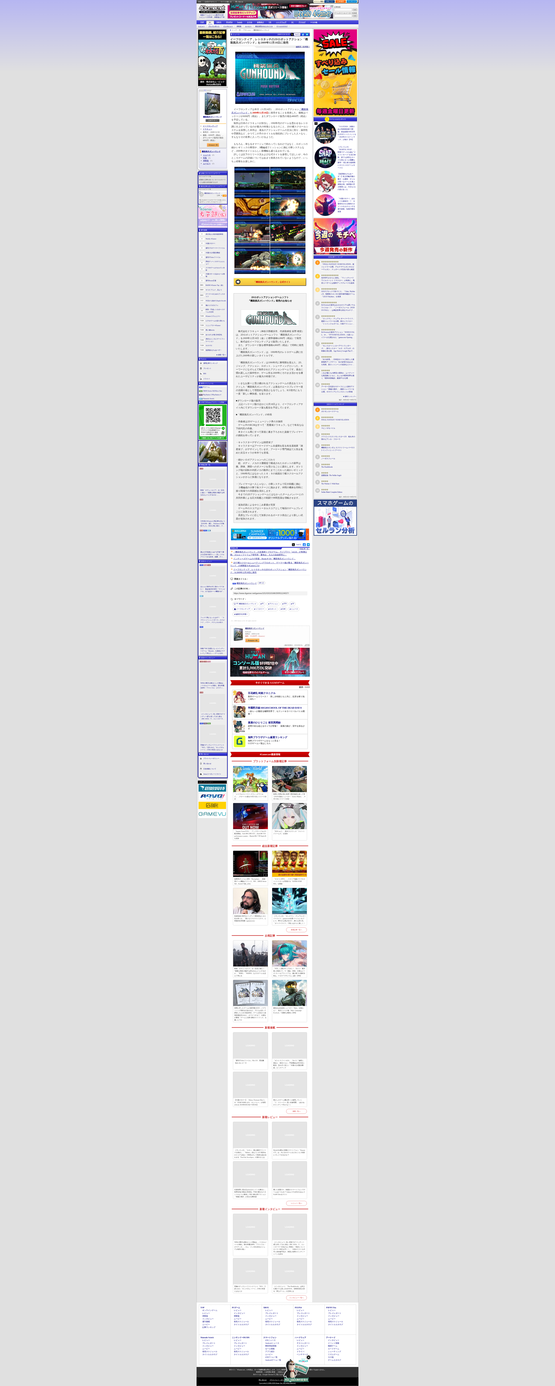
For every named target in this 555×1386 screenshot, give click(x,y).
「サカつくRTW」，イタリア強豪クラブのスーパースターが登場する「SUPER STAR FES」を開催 (289, 881)
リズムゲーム (333, 1354)
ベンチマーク (302, 1354)
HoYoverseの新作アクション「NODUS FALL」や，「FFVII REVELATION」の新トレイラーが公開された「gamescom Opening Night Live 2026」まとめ (338, 335)
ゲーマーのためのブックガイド (215, 295)
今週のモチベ (210, 243)
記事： (219, 195)
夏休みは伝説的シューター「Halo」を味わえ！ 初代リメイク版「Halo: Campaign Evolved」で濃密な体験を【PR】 (288, 1010)
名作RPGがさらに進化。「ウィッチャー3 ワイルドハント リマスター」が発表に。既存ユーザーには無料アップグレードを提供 (338, 280)
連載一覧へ (222, 355)
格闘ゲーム (332, 1346)
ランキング (352, 1)
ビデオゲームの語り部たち (215, 321)
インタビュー (228, 26)
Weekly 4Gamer (211, 239)
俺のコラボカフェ (212, 305)
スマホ (249, 22)
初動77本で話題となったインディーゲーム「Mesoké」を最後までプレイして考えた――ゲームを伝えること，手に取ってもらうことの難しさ (212, 651)
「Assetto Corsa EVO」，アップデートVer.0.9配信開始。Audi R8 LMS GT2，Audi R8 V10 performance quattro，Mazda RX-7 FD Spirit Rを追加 (250, 834)
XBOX (218, 22)
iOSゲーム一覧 (271, 1357)
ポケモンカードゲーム (330, 411)
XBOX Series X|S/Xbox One (212, 391)
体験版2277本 (219, 17)
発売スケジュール (241, 1321)
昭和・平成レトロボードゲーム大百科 (215, 311)
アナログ (302, 22)
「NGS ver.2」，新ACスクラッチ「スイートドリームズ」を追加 (289, 832)
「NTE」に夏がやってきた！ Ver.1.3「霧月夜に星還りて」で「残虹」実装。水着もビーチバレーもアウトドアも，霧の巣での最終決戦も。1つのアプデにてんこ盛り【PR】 (289, 972)
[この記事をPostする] (292, 34)
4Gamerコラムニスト (213, 316)
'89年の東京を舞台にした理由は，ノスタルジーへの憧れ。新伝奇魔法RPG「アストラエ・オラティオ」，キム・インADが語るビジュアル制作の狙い (212, 685)
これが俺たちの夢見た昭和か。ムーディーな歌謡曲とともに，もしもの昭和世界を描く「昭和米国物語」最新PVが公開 (337, 375)
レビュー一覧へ (296, 1203)
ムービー (248, 26)
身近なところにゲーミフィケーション (215, 340)
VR (270, 22)
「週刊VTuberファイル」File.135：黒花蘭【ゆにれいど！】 (249, 1062)
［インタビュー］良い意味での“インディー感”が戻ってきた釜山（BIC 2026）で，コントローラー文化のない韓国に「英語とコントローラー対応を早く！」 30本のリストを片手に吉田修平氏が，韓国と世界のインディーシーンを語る (212, 716)
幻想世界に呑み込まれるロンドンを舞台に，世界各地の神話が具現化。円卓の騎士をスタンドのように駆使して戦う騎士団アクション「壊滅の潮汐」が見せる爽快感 (250, 1193)
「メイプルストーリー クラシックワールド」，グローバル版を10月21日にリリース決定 (250, 796)
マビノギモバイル (328, 428)
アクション (274, 604)
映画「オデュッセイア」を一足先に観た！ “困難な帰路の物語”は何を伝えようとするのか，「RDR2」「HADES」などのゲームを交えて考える (212, 492)
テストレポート (303, 1343)
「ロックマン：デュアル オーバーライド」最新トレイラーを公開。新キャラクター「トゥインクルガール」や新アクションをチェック (338, 321)
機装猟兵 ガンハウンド (254, 628)
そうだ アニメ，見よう (214, 290)
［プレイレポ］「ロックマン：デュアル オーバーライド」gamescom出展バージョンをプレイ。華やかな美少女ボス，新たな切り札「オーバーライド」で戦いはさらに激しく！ (289, 919)
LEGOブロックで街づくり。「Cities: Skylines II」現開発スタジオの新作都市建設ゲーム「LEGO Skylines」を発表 (338, 294)
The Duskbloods (327, 467)
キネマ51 (209, 345)
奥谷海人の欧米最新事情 (214, 234)
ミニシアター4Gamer (213, 325)
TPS (285, 604)
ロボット (273, 609)
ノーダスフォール (328, 459)
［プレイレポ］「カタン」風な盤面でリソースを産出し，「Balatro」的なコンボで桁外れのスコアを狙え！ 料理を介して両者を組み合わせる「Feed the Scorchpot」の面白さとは (250, 1153)
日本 (284, 609)
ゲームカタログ (282, 26)
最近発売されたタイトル (264, 26)
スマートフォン (269, 1337)
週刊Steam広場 (211, 280)
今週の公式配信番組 (213, 253)
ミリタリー (260, 609)
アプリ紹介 (270, 1351)
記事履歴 (340, 1)
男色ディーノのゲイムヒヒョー (215, 263)
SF (293, 604)
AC (292, 22)
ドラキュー (207, 129)
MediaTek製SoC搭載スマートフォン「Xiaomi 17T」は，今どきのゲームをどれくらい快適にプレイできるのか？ (289, 1152)
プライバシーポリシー (211, 758)
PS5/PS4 (229, 22)
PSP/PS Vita (331, 1307)
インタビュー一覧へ (296, 1298)
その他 (331, 1357)
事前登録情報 (270, 1346)
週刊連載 (206, 1321)
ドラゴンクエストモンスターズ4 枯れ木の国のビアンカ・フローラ (338, 438)
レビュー (201, 26)
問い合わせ (239, 2)
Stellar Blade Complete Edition (331, 492)
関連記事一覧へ (305, 549)
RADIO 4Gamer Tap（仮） (215, 285)
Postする (297, 34)
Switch (239, 22)
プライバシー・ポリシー (278, 1380)
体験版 (239, 26)
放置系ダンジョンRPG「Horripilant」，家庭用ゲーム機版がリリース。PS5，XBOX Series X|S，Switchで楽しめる (250, 881)
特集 (205, 158)
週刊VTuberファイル (213, 257)
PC (210, 23)
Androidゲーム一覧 (273, 1360)
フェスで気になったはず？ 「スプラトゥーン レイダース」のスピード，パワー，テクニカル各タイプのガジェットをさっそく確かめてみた (212, 620)
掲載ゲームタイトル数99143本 (212, 15)
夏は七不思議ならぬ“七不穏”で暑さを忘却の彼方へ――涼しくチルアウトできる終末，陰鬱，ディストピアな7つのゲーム (212, 554)
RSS (199, 2)
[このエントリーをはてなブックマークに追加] (307, 35)
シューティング (334, 1351)
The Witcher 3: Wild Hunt (330, 484)
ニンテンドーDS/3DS (240, 1337)
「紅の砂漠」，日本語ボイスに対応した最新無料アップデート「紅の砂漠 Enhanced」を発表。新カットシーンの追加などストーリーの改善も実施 (337, 362)
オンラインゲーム (209, 1310)
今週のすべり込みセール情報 (215, 275)
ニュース (207, 155)
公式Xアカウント (211, 2)
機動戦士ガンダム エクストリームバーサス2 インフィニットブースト (338, 449)
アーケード (330, 1337)
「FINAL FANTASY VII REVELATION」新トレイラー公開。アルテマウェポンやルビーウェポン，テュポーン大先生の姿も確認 (337, 266)
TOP (202, 22)
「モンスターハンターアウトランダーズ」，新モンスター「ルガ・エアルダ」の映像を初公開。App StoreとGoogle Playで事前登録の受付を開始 (337, 348)
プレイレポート (214, 26)
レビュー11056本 (205, 17)
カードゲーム (333, 1349)
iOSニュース (270, 1340)
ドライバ (206, 379)
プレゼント (207, 368)
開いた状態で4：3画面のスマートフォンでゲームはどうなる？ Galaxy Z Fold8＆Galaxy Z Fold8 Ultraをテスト (289, 1192)
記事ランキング (208, 1327)
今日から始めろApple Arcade (216, 301)
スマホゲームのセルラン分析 (215, 269)
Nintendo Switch (208, 398)
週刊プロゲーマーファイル (215, 248)
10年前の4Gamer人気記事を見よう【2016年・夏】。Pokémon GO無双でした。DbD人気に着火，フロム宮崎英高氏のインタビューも (212, 523)
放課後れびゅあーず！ (214, 350)
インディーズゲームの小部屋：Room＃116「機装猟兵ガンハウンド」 (264, 559)
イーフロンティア (210, 126)
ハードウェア (281, 22)
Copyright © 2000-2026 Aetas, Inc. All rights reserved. (277, 1383)
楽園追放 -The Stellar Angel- (331, 475)
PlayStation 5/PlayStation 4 (212, 395)
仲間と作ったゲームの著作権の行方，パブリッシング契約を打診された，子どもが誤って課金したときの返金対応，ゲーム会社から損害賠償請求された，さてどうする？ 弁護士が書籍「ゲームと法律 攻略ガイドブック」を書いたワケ (250, 1014)
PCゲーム (206, 387)
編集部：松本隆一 (303, 47)
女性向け (260, 22)
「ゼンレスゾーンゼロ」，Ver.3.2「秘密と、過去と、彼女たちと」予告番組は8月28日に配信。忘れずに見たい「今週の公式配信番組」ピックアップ (289, 1064)
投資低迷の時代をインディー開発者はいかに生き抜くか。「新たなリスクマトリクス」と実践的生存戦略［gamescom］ (250, 918)
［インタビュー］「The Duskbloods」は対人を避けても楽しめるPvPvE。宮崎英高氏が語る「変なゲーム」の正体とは (289, 1288)
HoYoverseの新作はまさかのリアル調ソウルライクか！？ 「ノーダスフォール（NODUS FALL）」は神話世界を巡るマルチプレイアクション (338, 308)
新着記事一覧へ (296, 930)
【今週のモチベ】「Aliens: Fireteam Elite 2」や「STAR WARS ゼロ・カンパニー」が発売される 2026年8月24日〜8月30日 (250, 1102)
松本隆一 (242, 614)
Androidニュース (272, 1343)
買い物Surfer (210, 330)
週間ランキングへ (350, 396)
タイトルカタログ (241, 1324)
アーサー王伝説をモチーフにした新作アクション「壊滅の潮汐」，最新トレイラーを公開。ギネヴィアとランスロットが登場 (337, 389)
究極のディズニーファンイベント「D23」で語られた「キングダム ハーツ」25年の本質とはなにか (212, 747)
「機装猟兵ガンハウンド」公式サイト (272, 282)
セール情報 (270, 1349)
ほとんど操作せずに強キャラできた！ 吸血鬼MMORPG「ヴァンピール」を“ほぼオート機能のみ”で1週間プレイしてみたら (212, 589)
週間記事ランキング (210, 363)
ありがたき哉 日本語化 (214, 335)
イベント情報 (333, 1343)
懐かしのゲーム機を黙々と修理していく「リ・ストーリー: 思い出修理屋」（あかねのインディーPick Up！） (288, 1102)
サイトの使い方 (226, 2)
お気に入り (330, 1)
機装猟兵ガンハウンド (212, 117)
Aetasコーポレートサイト (212, 774)
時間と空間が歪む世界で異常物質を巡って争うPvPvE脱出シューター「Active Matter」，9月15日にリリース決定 (289, 796)
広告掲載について (209, 769)
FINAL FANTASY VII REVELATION (335, 420)
